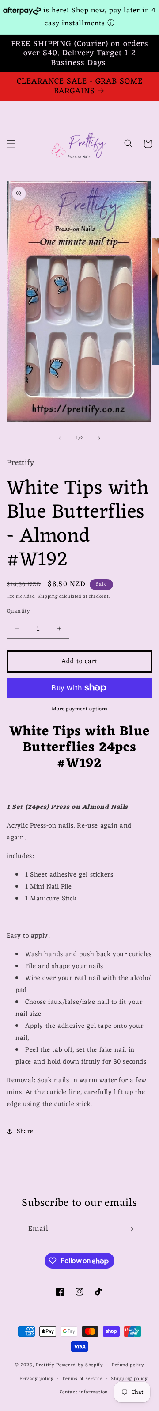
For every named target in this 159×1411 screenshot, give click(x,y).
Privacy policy (36, 1378)
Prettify (45, 1365)
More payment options (80, 709)
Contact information (84, 1392)
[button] (11, 143)
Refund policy (128, 1365)
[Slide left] (60, 438)
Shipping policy (129, 1378)
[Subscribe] (130, 1229)
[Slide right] (99, 438)
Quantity (18, 611)
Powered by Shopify (79, 1365)
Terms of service (82, 1378)
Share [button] (25, 1131)
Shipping (48, 596)
